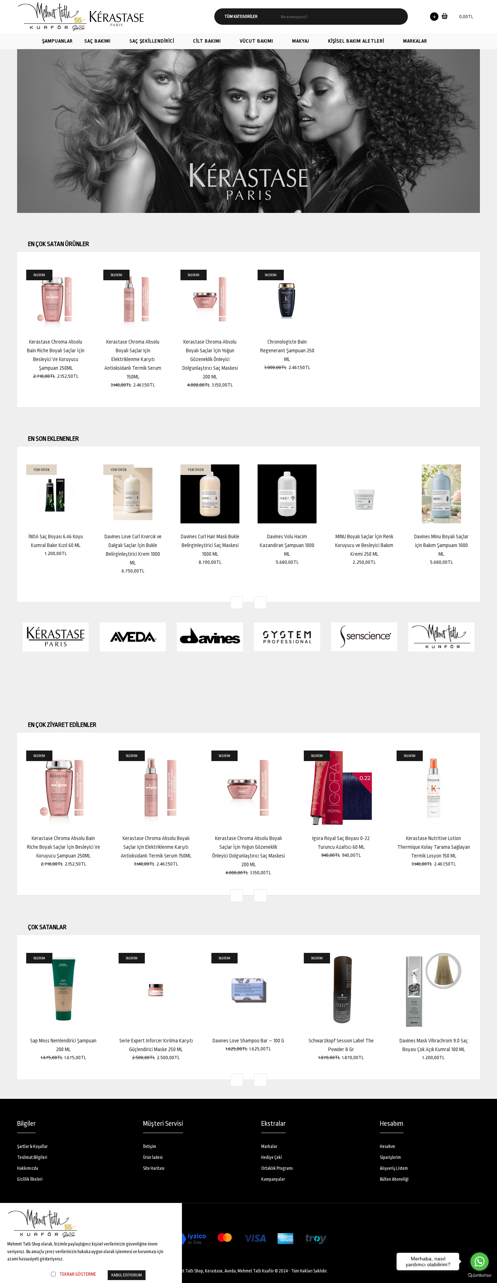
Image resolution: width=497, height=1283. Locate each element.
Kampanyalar (273, 1179)
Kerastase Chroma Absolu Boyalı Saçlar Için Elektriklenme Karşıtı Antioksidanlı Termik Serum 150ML (132, 359)
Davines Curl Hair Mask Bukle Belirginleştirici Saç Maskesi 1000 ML (210, 545)
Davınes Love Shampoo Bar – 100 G (248, 1041)
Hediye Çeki (271, 1157)
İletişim (149, 1146)
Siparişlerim (390, 1157)
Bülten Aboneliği (394, 1179)
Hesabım (387, 1146)
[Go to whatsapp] (479, 1261)
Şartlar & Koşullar (32, 1146)
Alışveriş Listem (394, 1168)
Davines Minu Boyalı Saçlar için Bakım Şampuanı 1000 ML (441, 545)
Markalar (269, 1146)
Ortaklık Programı (277, 1168)
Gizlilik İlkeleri (30, 1179)
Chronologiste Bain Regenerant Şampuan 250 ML (287, 350)
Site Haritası (153, 1168)
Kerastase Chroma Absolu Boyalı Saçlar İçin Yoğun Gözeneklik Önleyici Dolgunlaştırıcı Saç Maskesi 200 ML (210, 359)
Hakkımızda (27, 1168)
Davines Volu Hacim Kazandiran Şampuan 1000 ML (287, 545)
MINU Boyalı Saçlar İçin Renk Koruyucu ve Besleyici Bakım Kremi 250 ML (364, 545)
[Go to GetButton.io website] (479, 1275)
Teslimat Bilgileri (32, 1157)
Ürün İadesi (153, 1157)
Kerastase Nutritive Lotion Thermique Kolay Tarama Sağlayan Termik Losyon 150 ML (433, 847)
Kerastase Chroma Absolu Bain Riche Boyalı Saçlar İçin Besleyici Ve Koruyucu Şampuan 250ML (63, 847)
